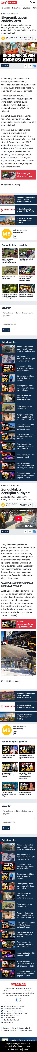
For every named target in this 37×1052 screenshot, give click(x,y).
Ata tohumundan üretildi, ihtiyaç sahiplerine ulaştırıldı (9, 260)
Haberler (5, 13)
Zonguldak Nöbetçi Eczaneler (14, 1006)
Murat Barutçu (18, 232)
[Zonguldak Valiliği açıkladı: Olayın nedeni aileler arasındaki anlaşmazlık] (27, 767)
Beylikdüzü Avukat (26, 1030)
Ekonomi (14, 13)
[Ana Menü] (34, 3)
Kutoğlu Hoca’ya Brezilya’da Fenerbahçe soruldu (9, 774)
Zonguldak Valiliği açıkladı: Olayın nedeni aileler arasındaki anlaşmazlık (26, 775)
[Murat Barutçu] (7, 234)
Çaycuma (26, 8)
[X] (20, 1000)
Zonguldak (6, 8)
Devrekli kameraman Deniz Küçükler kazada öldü (26, 757)
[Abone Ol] (34, 66)
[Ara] (31, 3)
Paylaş (6, 66)
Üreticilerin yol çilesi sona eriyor (26, 260)
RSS (6, 1040)
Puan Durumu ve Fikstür (12, 1015)
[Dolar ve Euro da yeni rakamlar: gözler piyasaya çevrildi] (27, 271)
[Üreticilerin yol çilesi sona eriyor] (27, 253)
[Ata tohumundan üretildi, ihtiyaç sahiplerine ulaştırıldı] (10, 253)
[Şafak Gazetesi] (9, 2)
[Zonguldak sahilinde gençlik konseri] (10, 749)
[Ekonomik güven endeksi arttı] (18, 52)
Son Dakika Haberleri (11, 1020)
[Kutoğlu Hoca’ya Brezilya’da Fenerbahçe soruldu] (10, 767)
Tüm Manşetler (9, 1018)
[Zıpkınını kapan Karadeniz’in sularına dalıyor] (10, 786)
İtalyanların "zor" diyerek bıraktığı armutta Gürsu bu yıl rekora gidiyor (10, 296)
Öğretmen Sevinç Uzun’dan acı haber (25, 793)
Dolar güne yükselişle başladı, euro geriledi (26, 295)
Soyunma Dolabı (25, 1028)
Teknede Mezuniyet (10, 1030)
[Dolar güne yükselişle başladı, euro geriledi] (27, 288)
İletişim (6, 1028)
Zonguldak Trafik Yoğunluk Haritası (16, 1013)
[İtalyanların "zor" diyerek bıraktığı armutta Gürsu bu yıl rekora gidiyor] (10, 288)
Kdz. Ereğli (16, 8)
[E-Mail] (15, 236)
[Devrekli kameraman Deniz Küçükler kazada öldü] (27, 749)
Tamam (26, 1049)
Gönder (6, 330)
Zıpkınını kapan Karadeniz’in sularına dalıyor (9, 794)
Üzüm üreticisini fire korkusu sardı (8, 277)
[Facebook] (16, 1000)
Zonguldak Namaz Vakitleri (13, 1011)
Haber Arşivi (8, 1022)
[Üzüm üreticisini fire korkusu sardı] (10, 271)
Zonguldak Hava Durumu (12, 1009)
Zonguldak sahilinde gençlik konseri (8, 756)
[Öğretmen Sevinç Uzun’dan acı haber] (27, 786)
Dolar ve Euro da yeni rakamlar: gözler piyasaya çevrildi (26, 278)
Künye (14, 1028)
